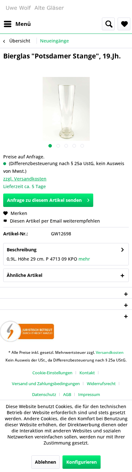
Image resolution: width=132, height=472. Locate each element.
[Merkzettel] (124, 24)
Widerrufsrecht (101, 383)
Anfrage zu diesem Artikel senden (44, 200)
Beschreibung (22, 250)
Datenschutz (44, 394)
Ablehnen (45, 462)
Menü (23, 23)
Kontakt (87, 373)
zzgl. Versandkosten (24, 179)
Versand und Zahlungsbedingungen (46, 383)
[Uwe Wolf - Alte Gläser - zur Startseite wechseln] (34, 8)
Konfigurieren (81, 462)
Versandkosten (110, 352)
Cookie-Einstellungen (52, 373)
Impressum (89, 394)
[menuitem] (17, 24)
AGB (67, 394)
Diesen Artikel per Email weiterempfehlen (54, 221)
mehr (84, 259)
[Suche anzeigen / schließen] (108, 24)
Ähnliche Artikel (24, 275)
